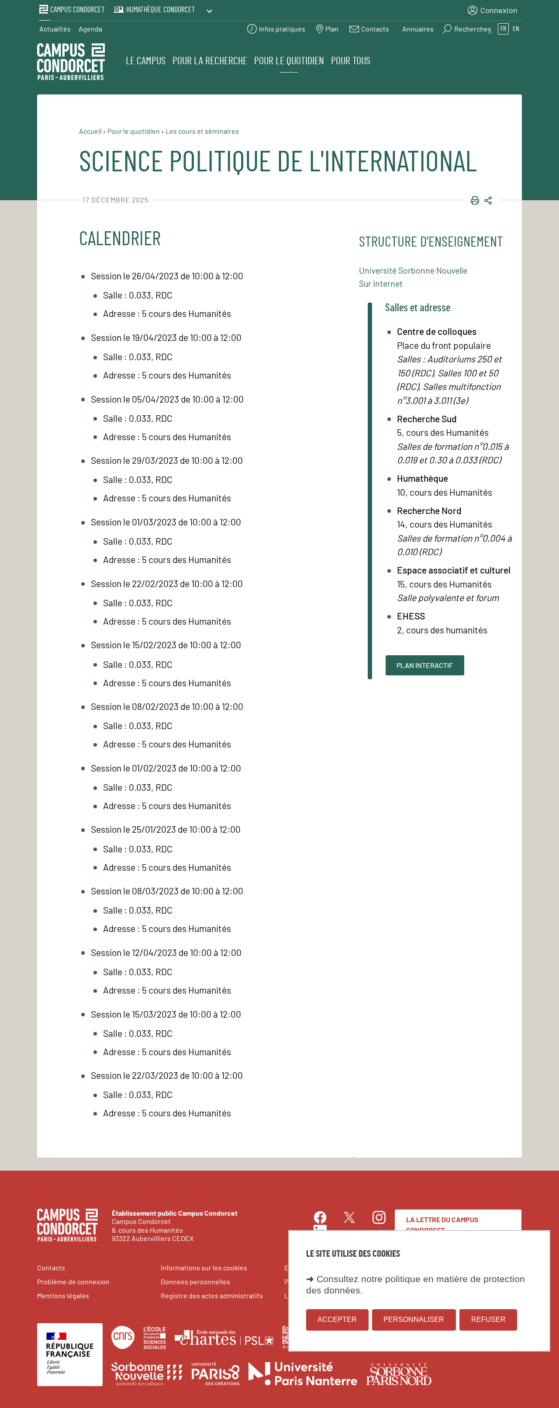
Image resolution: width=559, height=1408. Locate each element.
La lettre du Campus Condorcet (442, 1224)
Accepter (337, 1319)
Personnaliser (413, 1319)
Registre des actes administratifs (212, 1295)
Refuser (488, 1319)
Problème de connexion (73, 1281)
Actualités (55, 28)
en (516, 28)
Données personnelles (195, 1281)
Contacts (51, 1267)
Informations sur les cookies (204, 1267)
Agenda (90, 28)
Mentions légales (63, 1295)
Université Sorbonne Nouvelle (413, 270)
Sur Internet (381, 283)
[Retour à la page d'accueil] (71, 63)
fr (503, 28)
